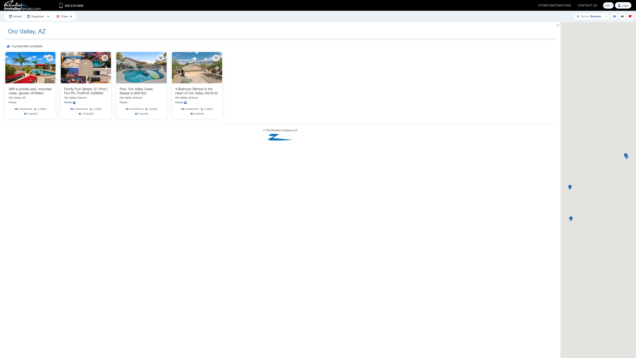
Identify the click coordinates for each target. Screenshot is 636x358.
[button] (10, 67)
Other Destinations (554, 5)
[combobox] (608, 5)
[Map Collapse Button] (557, 25)
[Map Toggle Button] (614, 16)
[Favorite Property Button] (49, 58)
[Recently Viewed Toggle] (622, 16)
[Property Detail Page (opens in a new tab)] (30, 67)
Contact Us (587, 5)
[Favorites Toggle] (630, 16)
